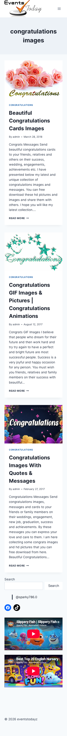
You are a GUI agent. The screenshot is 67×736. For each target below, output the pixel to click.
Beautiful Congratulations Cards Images (29, 121)
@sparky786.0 (26, 597)
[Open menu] (59, 9)
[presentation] (33, 79)
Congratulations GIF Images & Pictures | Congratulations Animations (29, 300)
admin (16, 136)
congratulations (21, 105)
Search (9, 579)
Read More (19, 218)
